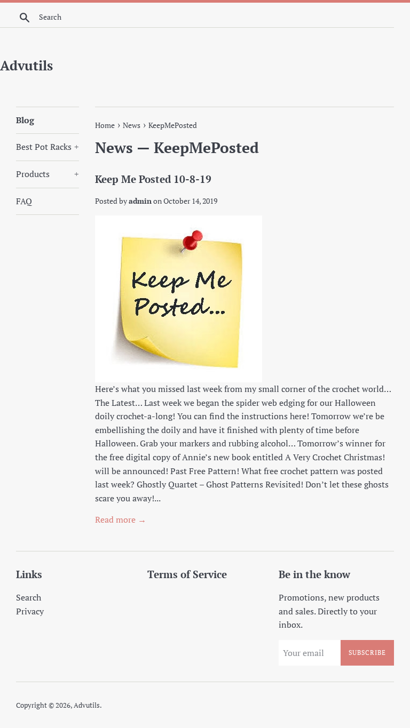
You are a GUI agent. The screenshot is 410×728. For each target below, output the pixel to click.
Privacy (30, 611)
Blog (25, 120)
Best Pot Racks (47, 147)
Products (47, 174)
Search (28, 597)
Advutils (26, 65)
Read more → (120, 519)
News (114, 147)
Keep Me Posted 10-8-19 (153, 179)
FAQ (24, 201)
